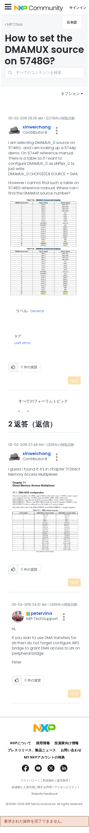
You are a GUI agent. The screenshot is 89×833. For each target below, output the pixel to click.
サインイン (78, 7)
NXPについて (20, 743)
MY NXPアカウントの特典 (44, 757)
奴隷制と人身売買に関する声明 (32, 787)
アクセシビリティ (65, 787)
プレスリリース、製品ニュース (32, 750)
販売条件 (62, 780)
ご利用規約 (47, 780)
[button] (57, 131)
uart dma (22, 343)
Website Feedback (44, 793)
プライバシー (28, 780)
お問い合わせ (71, 750)
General (37, 311)
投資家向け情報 (67, 743)
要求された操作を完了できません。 (34, 821)
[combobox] (44, 72)
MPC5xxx (15, 24)
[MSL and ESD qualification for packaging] (19, 411)
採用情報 (43, 743)
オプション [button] (70, 93)
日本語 (72, 22)
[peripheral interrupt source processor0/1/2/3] (27, 411)
